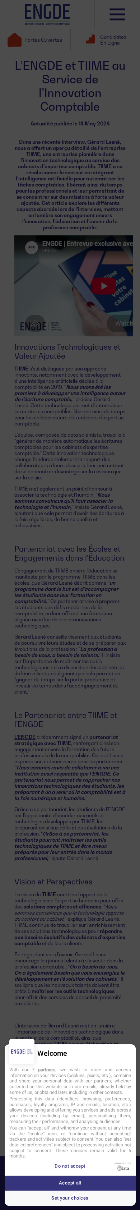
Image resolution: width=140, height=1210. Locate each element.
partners (47, 1069)
